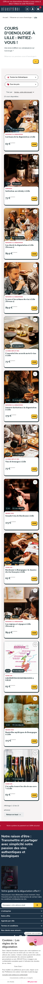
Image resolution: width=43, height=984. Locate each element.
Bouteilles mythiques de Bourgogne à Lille (21, 733)
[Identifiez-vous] (33, 9)
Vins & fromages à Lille (15, 462)
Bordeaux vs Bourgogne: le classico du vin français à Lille (20, 571)
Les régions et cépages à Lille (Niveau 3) (18, 625)
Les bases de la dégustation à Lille (20, 137)
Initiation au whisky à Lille (17, 191)
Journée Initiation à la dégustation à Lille (21, 409)
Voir (34, 144)
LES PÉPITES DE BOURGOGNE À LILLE (19, 679)
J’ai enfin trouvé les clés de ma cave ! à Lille (21, 788)
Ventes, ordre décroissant (24, 92)
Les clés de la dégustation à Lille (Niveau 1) (19, 246)
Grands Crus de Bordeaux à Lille (19, 516)
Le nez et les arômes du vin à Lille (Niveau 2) (20, 300)
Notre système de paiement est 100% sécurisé (22, 826)
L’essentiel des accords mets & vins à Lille (20, 354)
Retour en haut (13, 814)
